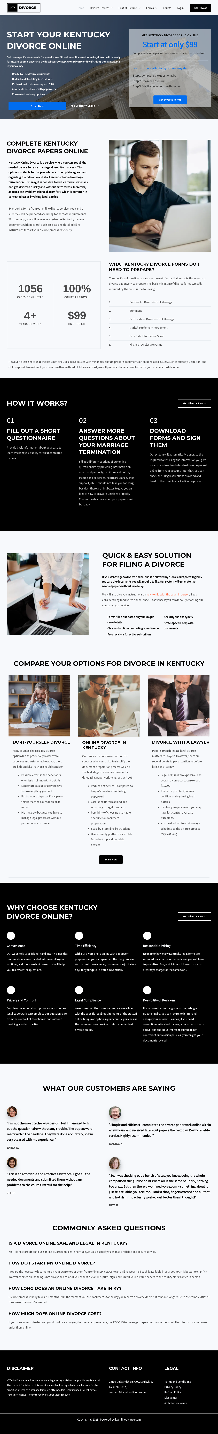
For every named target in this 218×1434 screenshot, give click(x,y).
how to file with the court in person (167, 594)
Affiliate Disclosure (175, 1403)
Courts (167, 8)
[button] (200, 8)
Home (80, 8)
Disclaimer (170, 1398)
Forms (150, 8)
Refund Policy (173, 1392)
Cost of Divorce (128, 8)
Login (180, 8)
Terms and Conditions (177, 1382)
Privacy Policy (172, 1387)
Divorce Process (99, 8)
